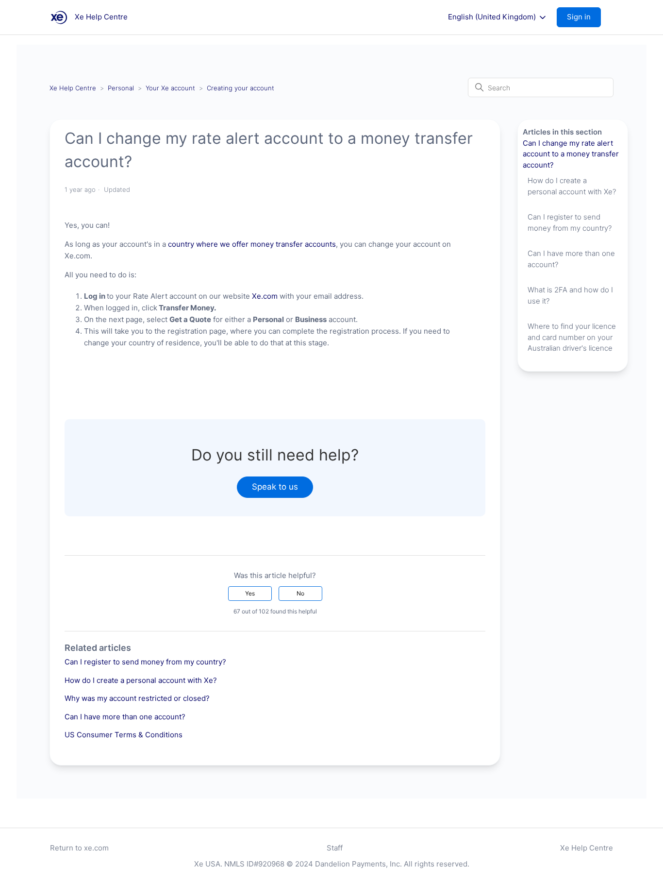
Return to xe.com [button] (79, 847)
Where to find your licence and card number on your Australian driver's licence (572, 337)
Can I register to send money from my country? (145, 661)
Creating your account (240, 88)
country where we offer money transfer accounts (252, 244)
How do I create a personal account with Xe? (141, 680)
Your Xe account (170, 88)
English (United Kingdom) (493, 17)
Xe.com (265, 296)
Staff (335, 847)
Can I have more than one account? (125, 716)
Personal (121, 88)
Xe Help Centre (73, 88)
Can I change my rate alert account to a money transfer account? (571, 154)
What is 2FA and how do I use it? (570, 295)
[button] (583, 17)
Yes (250, 593)
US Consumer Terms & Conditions (123, 734)
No (300, 593)
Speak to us (275, 487)
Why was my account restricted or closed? (137, 698)
